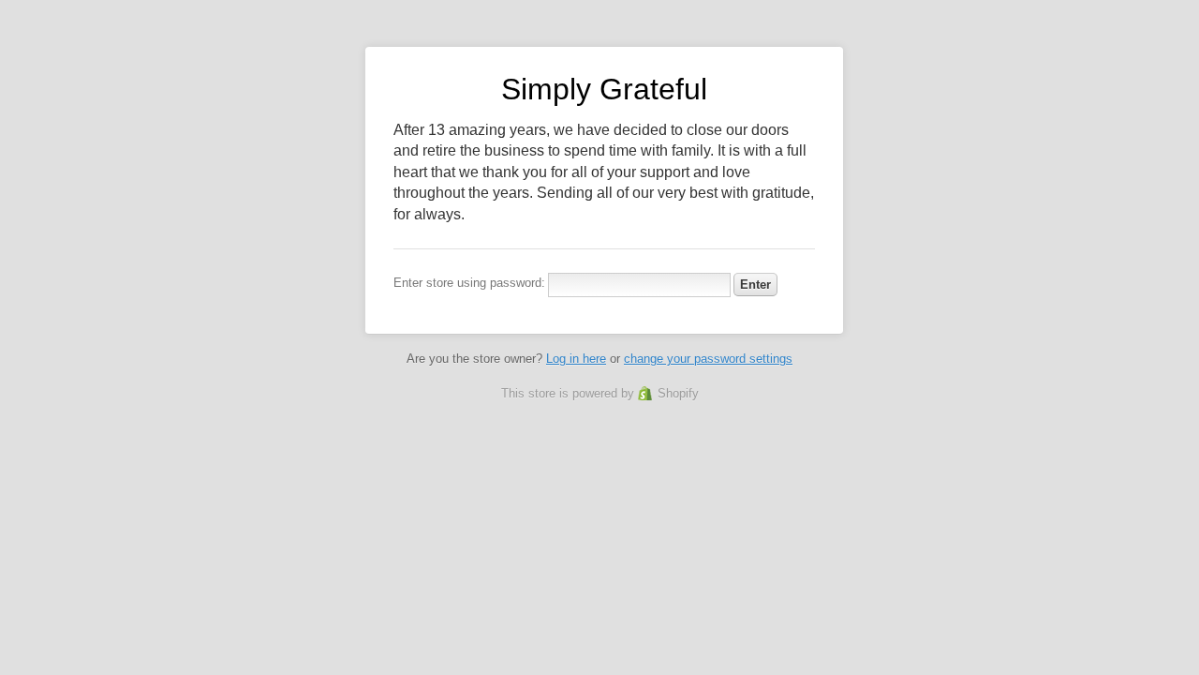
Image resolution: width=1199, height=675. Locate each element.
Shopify (678, 393)
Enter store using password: (469, 283)
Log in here (576, 359)
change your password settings (708, 359)
